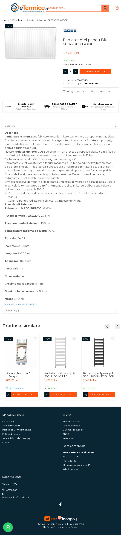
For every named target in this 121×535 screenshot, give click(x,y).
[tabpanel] (30, 42)
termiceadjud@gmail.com (15, 497)
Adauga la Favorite (75, 91)
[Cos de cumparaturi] (117, 8)
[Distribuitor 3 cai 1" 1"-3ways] (22, 352)
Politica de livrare (11, 434)
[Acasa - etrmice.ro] (25, 8)
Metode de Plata (71, 421)
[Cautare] (105, 8)
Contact (6, 442)
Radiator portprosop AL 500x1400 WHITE (60, 375)
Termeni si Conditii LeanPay (16, 438)
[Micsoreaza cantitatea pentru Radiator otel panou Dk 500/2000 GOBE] (65, 71)
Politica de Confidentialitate (16, 429)
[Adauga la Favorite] (35, 338)
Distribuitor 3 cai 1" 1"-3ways (18, 375)
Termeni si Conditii (11, 425)
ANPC (66, 434)
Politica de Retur (71, 425)
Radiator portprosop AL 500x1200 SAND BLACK (99, 375)
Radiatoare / (19, 20)
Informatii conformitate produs (20, 304)
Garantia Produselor (73, 429)
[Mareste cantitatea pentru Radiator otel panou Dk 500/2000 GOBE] (75, 71)
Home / (7, 20)
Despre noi (8, 421)
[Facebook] (60, 505)
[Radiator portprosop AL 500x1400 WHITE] (60, 352)
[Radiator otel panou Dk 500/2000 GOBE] (30, 42)
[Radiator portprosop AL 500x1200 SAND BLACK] (99, 352)
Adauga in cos (95, 71)
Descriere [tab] (10, 126)
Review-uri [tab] (12, 310)
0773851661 (11, 490)
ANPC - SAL (69, 438)
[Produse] (4, 11)
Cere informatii (101, 91)
